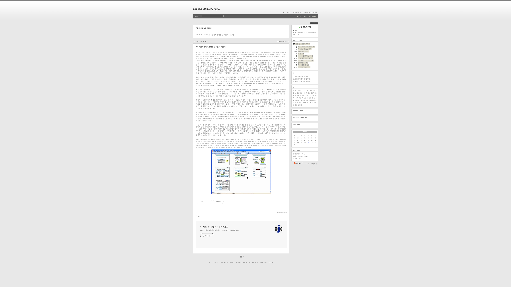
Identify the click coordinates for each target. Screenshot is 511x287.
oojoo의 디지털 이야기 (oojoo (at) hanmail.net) (219, 230)
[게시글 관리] (209, 202)
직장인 (312, 95)
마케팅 (300, 90)
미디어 (312, 100)
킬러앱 (300, 105)
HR (312, 93)
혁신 (296, 102)
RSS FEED (316, 23)
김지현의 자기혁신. (299, 154)
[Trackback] (196, 216)
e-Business (305, 102)
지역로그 (215, 262)
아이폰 (305, 93)
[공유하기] (205, 202)
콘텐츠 (297, 95)
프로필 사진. (297, 158)
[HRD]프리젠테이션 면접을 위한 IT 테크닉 (219, 35)
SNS (309, 93)
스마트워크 (298, 93)
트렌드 (302, 95)
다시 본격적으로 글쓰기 (300, 76)
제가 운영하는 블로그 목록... (302, 81)
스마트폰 (298, 98)
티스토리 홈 (298, 163)
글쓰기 (231, 262)
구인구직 (312, 90)
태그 (288, 12)
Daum (254, 262)
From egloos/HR (284, 41)
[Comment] (198, 216)
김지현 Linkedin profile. (300, 156)
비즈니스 (305, 90)
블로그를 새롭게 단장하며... (302, 79)
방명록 (315, 12)
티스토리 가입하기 (311, 163)
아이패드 (298, 100)
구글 (299, 102)
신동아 (307, 95)
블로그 (295, 90)
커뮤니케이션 (305, 100)
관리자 (226, 262)
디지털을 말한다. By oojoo (206, 9)
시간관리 (305, 98)
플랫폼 (311, 98)
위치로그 (307, 12)
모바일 (311, 102)
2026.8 (305, 131)
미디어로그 (297, 12)
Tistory (271, 262)
